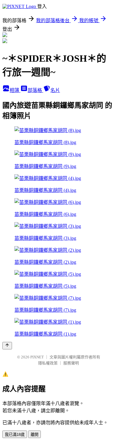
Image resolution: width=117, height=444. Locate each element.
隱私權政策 (48, 363)
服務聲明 (71, 363)
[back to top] (7, 345)
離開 (34, 434)
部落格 (35, 90)
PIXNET (37, 357)
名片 (55, 90)
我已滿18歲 (15, 434)
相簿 (15, 90)
